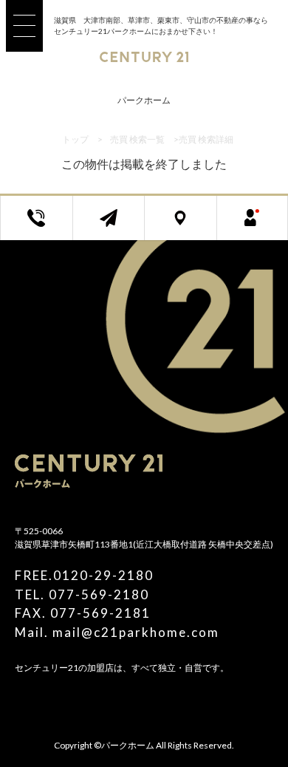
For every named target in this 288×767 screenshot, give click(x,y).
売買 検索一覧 (137, 139)
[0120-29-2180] (47, 226)
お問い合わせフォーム (120, 226)
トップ (75, 139)
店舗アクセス (191, 226)
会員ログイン (263, 226)
